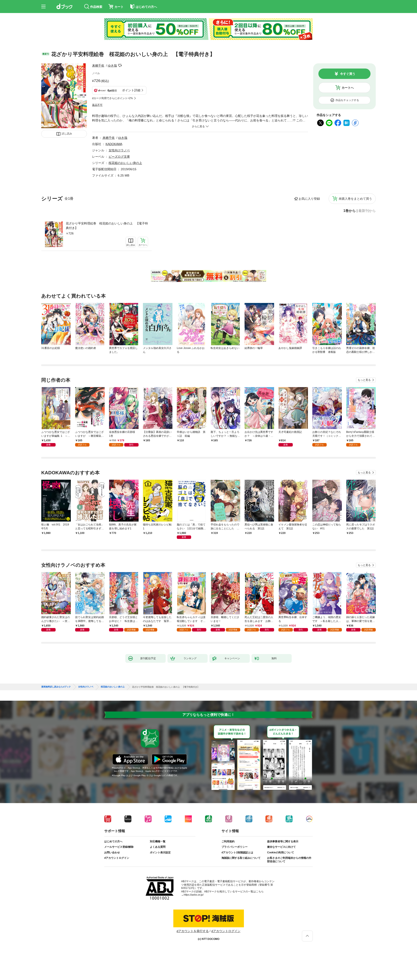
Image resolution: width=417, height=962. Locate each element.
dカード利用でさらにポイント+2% (112, 98)
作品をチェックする (347, 100)
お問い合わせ (112, 852)
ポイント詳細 (131, 90)
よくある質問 (157, 846)
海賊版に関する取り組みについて (241, 857)
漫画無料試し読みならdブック (56, 687)
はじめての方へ (113, 841)
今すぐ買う (347, 73)
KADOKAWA (114, 144)
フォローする (120, 65)
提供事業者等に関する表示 (282, 841)
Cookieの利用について (280, 852)
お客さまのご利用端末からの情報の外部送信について (289, 859)
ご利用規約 (228, 841)
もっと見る (364, 379)
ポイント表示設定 (160, 852)
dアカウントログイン (116, 857)
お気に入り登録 (309, 198)
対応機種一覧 (157, 841)
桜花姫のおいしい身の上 (125, 163)
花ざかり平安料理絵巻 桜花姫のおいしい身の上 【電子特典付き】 (107, 226)
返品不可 (97, 104)
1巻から (349, 211)
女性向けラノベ (119, 150)
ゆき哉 (112, 65)
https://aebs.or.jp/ (194, 894)
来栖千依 (98, 65)
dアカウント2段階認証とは (237, 852)
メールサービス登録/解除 (119, 846)
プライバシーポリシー (235, 846)
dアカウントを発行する (193, 931)
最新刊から (367, 211)
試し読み (67, 133)
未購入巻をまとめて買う (355, 198)
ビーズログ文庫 (119, 156)
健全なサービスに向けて (281, 846)
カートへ (348, 87)
